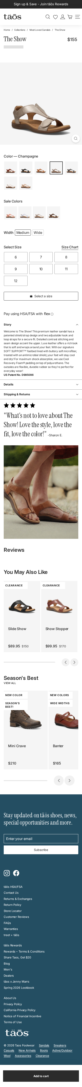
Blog (7, 963)
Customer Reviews (16, 917)
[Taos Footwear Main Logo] (12, 16)
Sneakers (60, 1045)
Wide (38, 232)
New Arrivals (27, 1050)
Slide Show (17, 629)
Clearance (42, 1055)
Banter (58, 746)
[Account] (62, 16)
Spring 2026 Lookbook (19, 987)
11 (66, 269)
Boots (44, 1050)
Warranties (11, 929)
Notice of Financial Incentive (22, 1016)
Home (7, 30)
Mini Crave (17, 746)
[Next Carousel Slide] (74, 662)
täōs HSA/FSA (13, 886)
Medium (22, 232)
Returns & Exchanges (18, 899)
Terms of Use (13, 1022)
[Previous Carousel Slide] (66, 662)
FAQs (7, 923)
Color (21, 156)
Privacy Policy (13, 1004)
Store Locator (13, 911)
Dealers (9, 975)
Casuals (9, 1050)
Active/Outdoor (62, 1050)
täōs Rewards (13, 945)
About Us (10, 998)
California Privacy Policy (19, 1010)
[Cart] (69, 16)
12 (15, 281)
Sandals (44, 1045)
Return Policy (12, 904)
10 (41, 269)
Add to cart (41, 1076)
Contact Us (11, 892)
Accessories (23, 1055)
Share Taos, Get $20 (17, 957)
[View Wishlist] (55, 17)
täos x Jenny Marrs (16, 981)
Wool (7, 1055)
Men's (8, 969)
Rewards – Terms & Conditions (24, 951)
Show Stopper (57, 629)
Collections (19, 30)
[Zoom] (76, 138)
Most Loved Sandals (40, 30)
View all (10, 683)
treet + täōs (11, 935)
